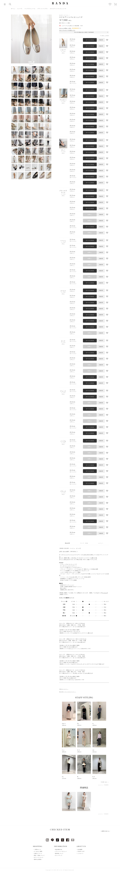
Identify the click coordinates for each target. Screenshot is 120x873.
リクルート (81, 853)
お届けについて (38, 853)
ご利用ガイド (37, 849)
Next (51, 39)
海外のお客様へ (38, 859)
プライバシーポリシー (61, 851)
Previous (12, 39)
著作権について (59, 853)
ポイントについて (38, 857)
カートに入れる (90, 40)
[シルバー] (31, 39)
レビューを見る (65, 28)
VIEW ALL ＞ (105, 782)
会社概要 (80, 849)
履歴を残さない (106, 831)
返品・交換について (39, 855)
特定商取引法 (58, 849)
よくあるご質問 (38, 851)
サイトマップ (58, 855)
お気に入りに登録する (107, 40)
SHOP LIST (81, 851)
